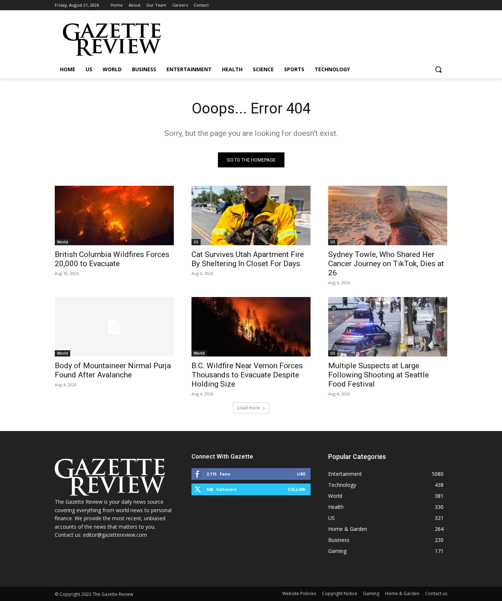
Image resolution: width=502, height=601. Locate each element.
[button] (438, 69)
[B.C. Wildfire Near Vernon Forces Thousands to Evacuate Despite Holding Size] (251, 326)
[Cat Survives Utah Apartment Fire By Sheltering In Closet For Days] (251, 215)
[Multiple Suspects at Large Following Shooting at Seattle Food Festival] (387, 326)
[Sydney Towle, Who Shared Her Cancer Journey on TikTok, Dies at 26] (387, 215)
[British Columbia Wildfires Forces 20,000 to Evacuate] (114, 215)
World (62, 242)
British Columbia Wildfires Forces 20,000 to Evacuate (112, 259)
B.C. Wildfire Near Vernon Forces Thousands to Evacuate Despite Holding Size (247, 374)
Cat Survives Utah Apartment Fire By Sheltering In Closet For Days (247, 259)
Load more (248, 408)
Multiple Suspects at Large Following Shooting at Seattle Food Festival (378, 374)
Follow (296, 489)
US (196, 242)
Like (301, 474)
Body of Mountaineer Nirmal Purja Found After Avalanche (113, 370)
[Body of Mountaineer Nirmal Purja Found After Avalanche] (114, 326)
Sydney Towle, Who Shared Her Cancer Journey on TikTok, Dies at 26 (386, 263)
